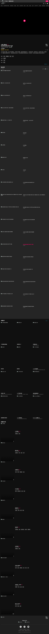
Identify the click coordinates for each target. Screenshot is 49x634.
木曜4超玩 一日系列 (18, 584)
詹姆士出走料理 (17, 603)
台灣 (5, 47)
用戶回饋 (23, 630)
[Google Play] (28, 622)
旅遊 (18, 510)
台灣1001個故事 (17, 565)
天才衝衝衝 (16, 431)
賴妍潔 (5, 58)
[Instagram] (24, 627)
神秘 (19, 529)
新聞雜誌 (7, 56)
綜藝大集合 (16, 450)
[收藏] (46, 49)
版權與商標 (21, 629)
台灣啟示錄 (16, 469)
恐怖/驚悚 (16, 529)
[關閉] (1, 1)
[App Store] (21, 622)
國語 (7, 47)
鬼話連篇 (16, 527)
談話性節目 (22, 529)
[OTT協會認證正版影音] (47, 45)
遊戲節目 (16, 433)
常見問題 (19, 630)
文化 (23, 567)
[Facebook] (21, 627)
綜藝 (19, 433)
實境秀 (16, 510)
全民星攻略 (16, 546)
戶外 (19, 452)
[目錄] (1, 3)
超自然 (26, 529)
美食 (10, 56)
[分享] (47, 49)
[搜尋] (45, 3)
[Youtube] (28, 627)
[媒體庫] (47, 3)
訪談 (4, 56)
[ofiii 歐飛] (4, 3)
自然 (18, 567)
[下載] (43, 3)
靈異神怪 (29, 529)
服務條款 (28, 629)
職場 (23, 510)
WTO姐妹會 (17, 488)
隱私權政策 (24, 629)
